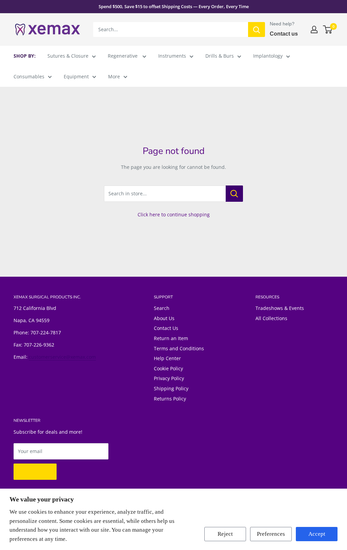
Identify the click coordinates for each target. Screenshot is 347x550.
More (114, 76)
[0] (328, 29)
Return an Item (171, 338)
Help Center (167, 358)
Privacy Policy (169, 378)
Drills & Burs (219, 56)
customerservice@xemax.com (62, 357)
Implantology (268, 56)
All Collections (271, 318)
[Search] (256, 29)
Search (161, 308)
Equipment (76, 76)
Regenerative (123, 56)
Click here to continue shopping (174, 214)
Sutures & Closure (67, 56)
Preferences (271, 534)
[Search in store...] (234, 193)
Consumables (29, 76)
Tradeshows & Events (280, 308)
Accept (316, 534)
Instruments (172, 56)
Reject (225, 534)
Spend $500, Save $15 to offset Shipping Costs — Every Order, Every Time (174, 6)
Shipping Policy (171, 388)
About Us (164, 318)
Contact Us (166, 328)
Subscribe (35, 471)
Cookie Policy (168, 368)
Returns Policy (170, 398)
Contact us (284, 34)
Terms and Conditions (179, 348)
